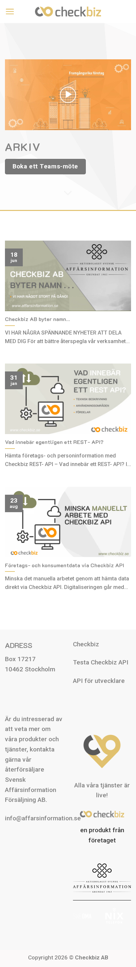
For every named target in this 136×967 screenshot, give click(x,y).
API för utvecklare (99, 681)
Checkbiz (86, 644)
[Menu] (10, 11)
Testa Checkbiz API (100, 662)
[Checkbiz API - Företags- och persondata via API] (68, 11)
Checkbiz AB (91, 957)
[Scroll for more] (68, 193)
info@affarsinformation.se (43, 818)
